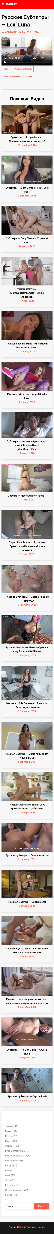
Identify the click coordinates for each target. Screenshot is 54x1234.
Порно (7, 69)
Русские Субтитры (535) (17, 1155)
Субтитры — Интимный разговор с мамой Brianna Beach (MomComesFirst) (27, 445)
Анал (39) (10, 1175)
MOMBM (9, 32)
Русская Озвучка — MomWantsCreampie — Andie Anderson (27, 293)
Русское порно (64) (15, 1160)
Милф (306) (11, 1141)
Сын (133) (10, 1170)
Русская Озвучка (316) (16, 1151)
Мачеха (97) (11, 1136)
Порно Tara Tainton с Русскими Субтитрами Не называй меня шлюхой (27, 546)
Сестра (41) (11, 1165)
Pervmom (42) (12, 1185)
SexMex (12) (11, 1194)
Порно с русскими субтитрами (18, 76)
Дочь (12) (10, 1180)
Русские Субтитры (23, 69)
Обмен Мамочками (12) (17, 1190)
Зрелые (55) (11, 1126)
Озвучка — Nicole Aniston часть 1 (27, 495)
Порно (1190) (12, 1146)
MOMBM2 (9, 4)
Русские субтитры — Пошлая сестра (27, 855)
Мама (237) (11, 1131)
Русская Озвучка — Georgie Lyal (27, 902)
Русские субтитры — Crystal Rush (27, 1096)
